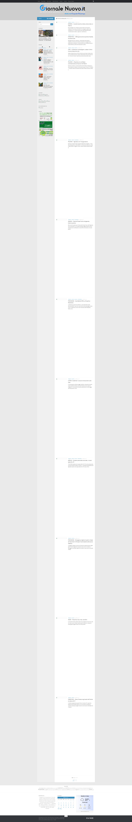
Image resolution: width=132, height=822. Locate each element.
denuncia (82, 788)
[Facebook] (47, 18)
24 (58, 807)
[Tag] (49, 47)
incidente (49, 789)
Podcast (61, 1)
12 (63, 804)
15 (70, 804)
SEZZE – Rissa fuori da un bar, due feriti (77, 619)
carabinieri (60, 788)
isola (51, 789)
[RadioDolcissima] (42, 95)
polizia (68, 789)
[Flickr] (52, 18)
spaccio (93, 789)
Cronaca (69, 22)
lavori (58, 789)
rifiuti (79, 789)
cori (78, 788)
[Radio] (40, 101)
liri (61, 789)
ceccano (70, 788)
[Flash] (45, 101)
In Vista (73, 22)
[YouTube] (50, 18)
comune (73, 788)
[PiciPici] (45, 119)
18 (61, 805)
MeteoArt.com (86, 811)
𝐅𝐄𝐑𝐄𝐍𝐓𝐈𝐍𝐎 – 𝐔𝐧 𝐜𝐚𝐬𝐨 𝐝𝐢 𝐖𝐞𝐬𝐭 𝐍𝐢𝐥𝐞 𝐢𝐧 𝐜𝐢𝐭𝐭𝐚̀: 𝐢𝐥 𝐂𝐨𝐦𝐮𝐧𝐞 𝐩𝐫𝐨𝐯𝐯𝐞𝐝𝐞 (48, 69)
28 (68, 807)
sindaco (88, 789)
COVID (80, 788)
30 (73, 807)
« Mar (58, 808)
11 (61, 804)
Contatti (65, 1)
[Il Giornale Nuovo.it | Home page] (63, 10)
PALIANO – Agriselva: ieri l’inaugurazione (78, 141)
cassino (67, 788)
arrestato (48, 788)
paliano (66, 789)
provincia (74, 789)
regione (77, 789)
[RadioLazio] (47, 95)
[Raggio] (48, 101)
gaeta (47, 789)
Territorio (80, 299)
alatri (40, 788)
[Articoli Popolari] (42, 47)
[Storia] (41, 102)
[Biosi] (52, 120)
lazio (60, 789)
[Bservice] (46, 136)
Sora (90, 789)
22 (70, 805)
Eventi (73, 47)
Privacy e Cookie (71, 1)
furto (45, 789)
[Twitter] (49, 18)
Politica (76, 299)
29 (70, 807)
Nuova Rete (43, 1)
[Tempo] (44, 102)
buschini (55, 788)
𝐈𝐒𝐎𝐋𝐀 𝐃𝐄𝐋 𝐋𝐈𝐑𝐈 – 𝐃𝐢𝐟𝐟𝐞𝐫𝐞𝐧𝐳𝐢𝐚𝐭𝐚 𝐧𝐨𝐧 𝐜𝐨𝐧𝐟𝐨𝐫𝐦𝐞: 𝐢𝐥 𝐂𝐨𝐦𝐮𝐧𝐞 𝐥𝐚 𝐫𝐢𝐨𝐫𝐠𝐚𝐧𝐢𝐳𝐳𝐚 (48, 86)
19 (63, 805)
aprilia (44, 788)
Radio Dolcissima (55, 1)
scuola (86, 789)
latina (56, 789)
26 (63, 807)
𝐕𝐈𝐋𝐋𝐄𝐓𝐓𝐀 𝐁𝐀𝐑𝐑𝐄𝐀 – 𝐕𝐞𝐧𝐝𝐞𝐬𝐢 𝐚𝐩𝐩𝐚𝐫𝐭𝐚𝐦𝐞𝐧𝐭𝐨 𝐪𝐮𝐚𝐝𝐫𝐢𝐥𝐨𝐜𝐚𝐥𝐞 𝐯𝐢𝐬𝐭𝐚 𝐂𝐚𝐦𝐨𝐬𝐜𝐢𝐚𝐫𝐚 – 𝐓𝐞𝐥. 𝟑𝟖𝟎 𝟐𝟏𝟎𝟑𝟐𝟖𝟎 (45, 39)
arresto (51, 788)
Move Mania (49, 1)
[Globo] (49, 120)
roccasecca (82, 789)
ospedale (63, 789)
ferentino (85, 788)
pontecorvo (71, 789)
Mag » (61, 808)
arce (46, 788)
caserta (64, 788)
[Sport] (42, 101)
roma (84, 789)
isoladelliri (53, 789)
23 (73, 805)
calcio (56, 788)
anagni (42, 788)
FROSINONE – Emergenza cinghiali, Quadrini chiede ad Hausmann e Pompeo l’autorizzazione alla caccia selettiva (80, 541)
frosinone (41, 789)
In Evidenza (76, 219)
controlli (77, 788)
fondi (90, 788)
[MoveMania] (45, 94)
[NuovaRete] (41, 94)
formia (92, 788)
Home (39, 1)
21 (68, 805)
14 (68, 804)
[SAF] (45, 127)
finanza (88, 788)
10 (58, 804)
